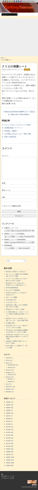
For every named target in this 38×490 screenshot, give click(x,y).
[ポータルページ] (3, 1)
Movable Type (33, 487)
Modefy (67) (11, 381)
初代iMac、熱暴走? (10, 131)
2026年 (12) (9, 402)
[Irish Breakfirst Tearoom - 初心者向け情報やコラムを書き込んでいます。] (18, 1)
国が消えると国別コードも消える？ (16, 271)
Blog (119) (9, 363)
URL (3, 197)
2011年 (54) (9, 443)
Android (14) (9, 358)
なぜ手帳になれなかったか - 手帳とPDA (17, 134)
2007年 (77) (9, 454)
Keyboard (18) (12, 374)
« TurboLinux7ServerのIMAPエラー (16, 111)
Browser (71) (11, 379)
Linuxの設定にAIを (11, 300)
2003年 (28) (9, 465)
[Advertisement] (19, 37)
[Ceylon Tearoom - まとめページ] (7, 1)
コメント (5, 155)
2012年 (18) (9, 441)
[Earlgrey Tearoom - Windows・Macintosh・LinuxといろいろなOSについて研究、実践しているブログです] (5, 1)
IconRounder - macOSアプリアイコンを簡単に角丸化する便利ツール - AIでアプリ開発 (17, 336)
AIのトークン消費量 (11, 297)
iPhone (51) (9, 360)
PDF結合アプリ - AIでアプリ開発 (15, 309)
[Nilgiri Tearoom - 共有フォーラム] (12, 1)
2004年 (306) (10, 463)
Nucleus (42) (11, 367)
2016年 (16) (9, 430)
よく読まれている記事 (7, 478)
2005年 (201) (10, 460)
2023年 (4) (9, 410)
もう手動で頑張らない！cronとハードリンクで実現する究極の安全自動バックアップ (17, 314)
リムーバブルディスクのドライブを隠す (17, 125)
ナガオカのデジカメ (11, 302)
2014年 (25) (9, 435)
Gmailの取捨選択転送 (12, 287)
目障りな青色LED (10, 137)
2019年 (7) (9, 421)
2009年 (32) (9, 449)
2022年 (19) (9, 413)
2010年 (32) (9, 446)
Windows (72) (10, 391)
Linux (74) (9, 384)
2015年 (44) (9, 432)
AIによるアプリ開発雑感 (13, 290)
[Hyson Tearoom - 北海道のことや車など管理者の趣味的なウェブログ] (9, 1)
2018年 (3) (9, 424)
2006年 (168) (10, 457)
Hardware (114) (10, 372)
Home (2, 58)
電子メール (6, 190)
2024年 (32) (9, 408)
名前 (3, 183)
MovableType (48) (13, 365)
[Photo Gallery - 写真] (14, 1)
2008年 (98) (9, 452)
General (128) (10, 370)
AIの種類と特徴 (10, 323)
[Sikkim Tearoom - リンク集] (21, 1)
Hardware (26, 69)
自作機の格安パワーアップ (13, 128)
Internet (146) (10, 377)
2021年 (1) (9, 416)
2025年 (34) (9, 405)
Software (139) (10, 389)
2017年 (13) (9, 427)
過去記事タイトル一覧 (7, 476)
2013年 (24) (9, 438)
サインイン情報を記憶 (12, 206)
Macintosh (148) (10, 386)
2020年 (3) (9, 419)
